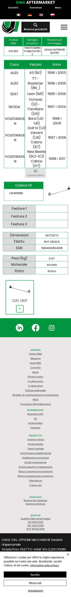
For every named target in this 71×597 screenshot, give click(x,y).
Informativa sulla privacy (44, 565)
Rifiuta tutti (35, 583)
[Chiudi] (65, 556)
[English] (41, 14)
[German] (29, 14)
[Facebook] (35, 328)
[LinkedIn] (19, 328)
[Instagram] (51, 328)
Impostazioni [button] (35, 590)
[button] (35, 381)
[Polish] (52, 14)
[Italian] (18, 14)
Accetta (35, 574)
